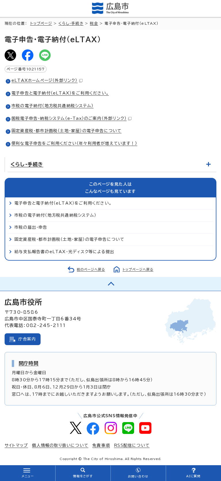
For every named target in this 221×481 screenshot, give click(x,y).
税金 (94, 23)
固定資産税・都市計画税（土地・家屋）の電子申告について (66, 131)
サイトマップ (16, 445)
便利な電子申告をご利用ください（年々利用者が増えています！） (74, 143)
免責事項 (101, 445)
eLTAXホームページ (45, 80)
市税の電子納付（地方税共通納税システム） (53, 106)
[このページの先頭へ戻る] (110, 284)
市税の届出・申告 (30, 227)
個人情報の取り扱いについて (60, 445)
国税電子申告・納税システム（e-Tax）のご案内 (69, 118)
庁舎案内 (27, 339)
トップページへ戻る (138, 269)
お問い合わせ (138, 476)
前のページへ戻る (91, 269)
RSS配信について (132, 445)
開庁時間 (29, 363)
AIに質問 (193, 476)
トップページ (41, 23)
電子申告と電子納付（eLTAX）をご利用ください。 (60, 93)
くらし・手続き (70, 23)
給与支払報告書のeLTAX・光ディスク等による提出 (64, 252)
